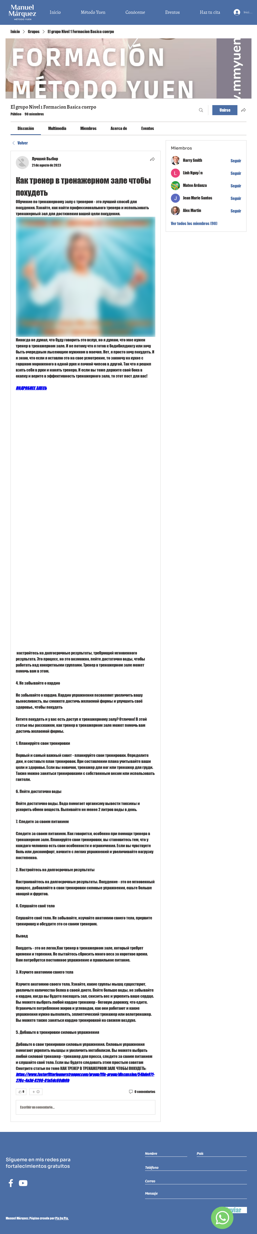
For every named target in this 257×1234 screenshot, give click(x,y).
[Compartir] (152, 159)
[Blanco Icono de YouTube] (23, 1183)
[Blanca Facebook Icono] (11, 1183)
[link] (26, 128)
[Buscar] (201, 110)
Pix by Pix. (62, 1218)
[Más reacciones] (35, 1091)
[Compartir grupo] (243, 110)
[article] (86, 636)
